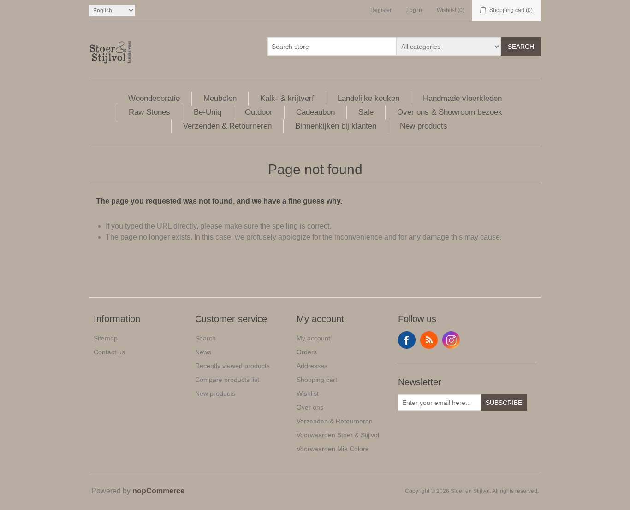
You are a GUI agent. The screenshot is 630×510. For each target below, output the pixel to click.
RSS (429, 340)
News (203, 352)
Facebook (407, 340)
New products (423, 126)
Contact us (109, 352)
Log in (414, 10)
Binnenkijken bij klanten (335, 126)
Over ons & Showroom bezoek (449, 112)
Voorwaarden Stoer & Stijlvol (338, 435)
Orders (307, 352)
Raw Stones (149, 112)
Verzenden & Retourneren (227, 126)
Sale (366, 112)
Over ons (310, 407)
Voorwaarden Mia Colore (333, 448)
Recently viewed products (232, 365)
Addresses (312, 365)
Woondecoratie (154, 98)
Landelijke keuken (368, 98)
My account (313, 338)
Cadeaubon (315, 112)
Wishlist (308, 393)
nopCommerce (158, 491)
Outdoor (259, 112)
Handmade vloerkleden (462, 98)
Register (381, 10)
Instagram (451, 340)
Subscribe (504, 402)
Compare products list (227, 379)
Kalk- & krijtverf (287, 98)
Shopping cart (317, 379)
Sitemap (106, 338)
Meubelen (220, 98)
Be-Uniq (207, 112)
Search (521, 46)
